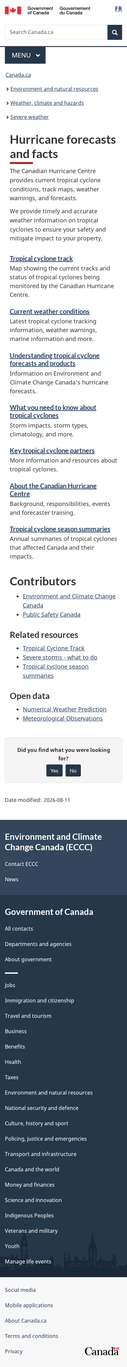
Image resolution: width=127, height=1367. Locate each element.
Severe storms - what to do (60, 657)
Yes (54, 770)
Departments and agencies (38, 944)
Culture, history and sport (36, 1123)
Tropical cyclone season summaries (60, 529)
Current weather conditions (50, 311)
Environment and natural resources (54, 88)
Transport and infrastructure (41, 1154)
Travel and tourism (28, 1015)
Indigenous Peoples (29, 1215)
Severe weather (29, 117)
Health (13, 1062)
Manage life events (28, 1261)
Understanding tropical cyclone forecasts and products (55, 359)
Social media (20, 1290)
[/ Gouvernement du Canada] (48, 9)
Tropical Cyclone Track (54, 648)
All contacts (19, 928)
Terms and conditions (31, 1336)
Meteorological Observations (63, 718)
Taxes (12, 1077)
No (73, 770)
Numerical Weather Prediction (64, 709)
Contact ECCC (21, 864)
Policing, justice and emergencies (46, 1138)
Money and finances (30, 1184)
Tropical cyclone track (41, 258)
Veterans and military (31, 1230)
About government (28, 959)
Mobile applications (29, 1305)
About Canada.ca (26, 1320)
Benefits (15, 1046)
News (12, 879)
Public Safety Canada (51, 614)
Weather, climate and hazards (47, 102)
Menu (22, 55)
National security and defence (41, 1108)
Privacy (13, 1351)
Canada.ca (18, 74)
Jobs (10, 985)
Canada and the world (32, 1169)
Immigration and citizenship (39, 1000)
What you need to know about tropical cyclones (53, 411)
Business (16, 1031)
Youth (12, 1246)
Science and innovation (33, 1200)
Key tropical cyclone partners (52, 450)
